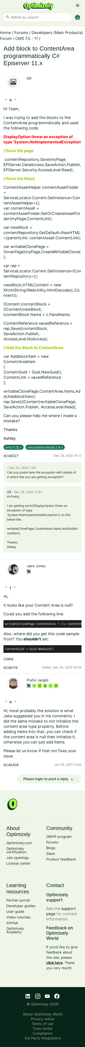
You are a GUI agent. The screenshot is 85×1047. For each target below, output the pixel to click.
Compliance (42, 1033)
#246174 (10, 667)
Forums (21, 32)
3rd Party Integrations (42, 1038)
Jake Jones (36, 566)
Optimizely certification (16, 850)
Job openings (17, 857)
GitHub (12, 923)
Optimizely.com (19, 843)
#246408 (11, 765)
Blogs (50, 848)
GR (29, 78)
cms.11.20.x (13, 447)
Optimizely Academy (15, 930)
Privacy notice (42, 1019)
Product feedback (61, 859)
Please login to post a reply (48, 779)
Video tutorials (18, 917)
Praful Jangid (37, 680)
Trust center (43, 1028)
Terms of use (42, 1024)
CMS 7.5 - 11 (26, 38)
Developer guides (20, 906)
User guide (15, 911)
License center (18, 863)
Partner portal (18, 900)
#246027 (11, 456)
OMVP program (59, 836)
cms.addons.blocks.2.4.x (45, 447)
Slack (50, 853)
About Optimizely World (42, 1014)
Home (5, 32)
